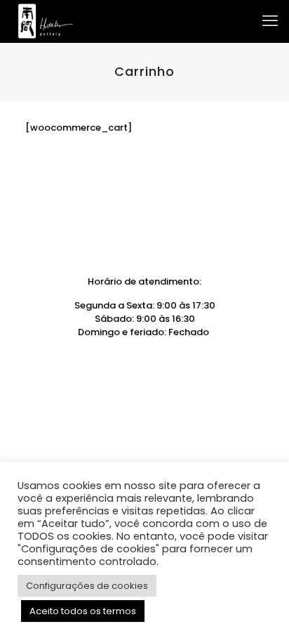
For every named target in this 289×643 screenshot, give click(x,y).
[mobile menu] (270, 21)
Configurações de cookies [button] (87, 585)
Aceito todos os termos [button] (82, 611)
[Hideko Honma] (45, 21)
